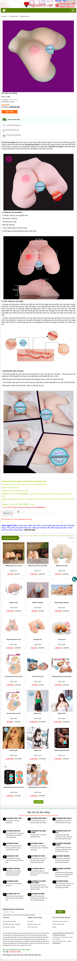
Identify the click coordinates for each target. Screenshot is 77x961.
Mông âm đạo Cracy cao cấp (14, 565)
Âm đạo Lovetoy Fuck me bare (13, 676)
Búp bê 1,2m (37, 713)
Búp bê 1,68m (62, 713)
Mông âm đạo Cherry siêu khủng (37, 565)
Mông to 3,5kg (14, 602)
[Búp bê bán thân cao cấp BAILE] (38, 775)
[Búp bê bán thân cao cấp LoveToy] (62, 664)
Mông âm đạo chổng (61, 565)
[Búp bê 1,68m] (62, 701)
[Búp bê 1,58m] (13, 738)
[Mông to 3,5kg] (13, 590)
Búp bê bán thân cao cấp (14, 639)
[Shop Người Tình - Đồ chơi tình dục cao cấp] (38, 4)
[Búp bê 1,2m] (38, 701)
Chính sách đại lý (33, 927)
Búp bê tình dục (13, 100)
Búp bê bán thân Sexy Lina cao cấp (14, 787)
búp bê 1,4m (37, 750)
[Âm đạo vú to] (62, 627)
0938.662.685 (15, 107)
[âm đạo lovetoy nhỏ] (38, 664)
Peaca (54, 927)
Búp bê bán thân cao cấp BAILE (38, 787)
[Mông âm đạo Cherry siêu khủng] (38, 553)
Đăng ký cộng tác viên (34, 924)
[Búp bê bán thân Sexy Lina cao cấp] (13, 775)
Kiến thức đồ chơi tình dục (60, 921)
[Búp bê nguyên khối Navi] (62, 590)
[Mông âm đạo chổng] (62, 553)
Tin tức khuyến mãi (58, 924)
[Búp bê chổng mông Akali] (62, 738)
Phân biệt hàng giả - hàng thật (11, 924)
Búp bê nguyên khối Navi (62, 602)
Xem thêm (38, 802)
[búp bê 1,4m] (38, 738)
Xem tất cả (71, 538)
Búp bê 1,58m (14, 750)
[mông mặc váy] (38, 627)
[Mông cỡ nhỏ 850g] (38, 590)
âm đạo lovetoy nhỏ (37, 676)
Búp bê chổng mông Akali (62, 750)
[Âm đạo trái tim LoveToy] (13, 701)
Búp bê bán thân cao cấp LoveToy (61, 676)
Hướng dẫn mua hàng (9, 921)
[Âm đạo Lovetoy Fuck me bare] (13, 664)
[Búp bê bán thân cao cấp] (13, 627)
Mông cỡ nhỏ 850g (37, 602)
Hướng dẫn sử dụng (9, 927)
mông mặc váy (37, 639)
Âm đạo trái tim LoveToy (14, 713)
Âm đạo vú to (62, 639)
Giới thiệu (30, 921)
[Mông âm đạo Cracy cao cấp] (13, 553)
